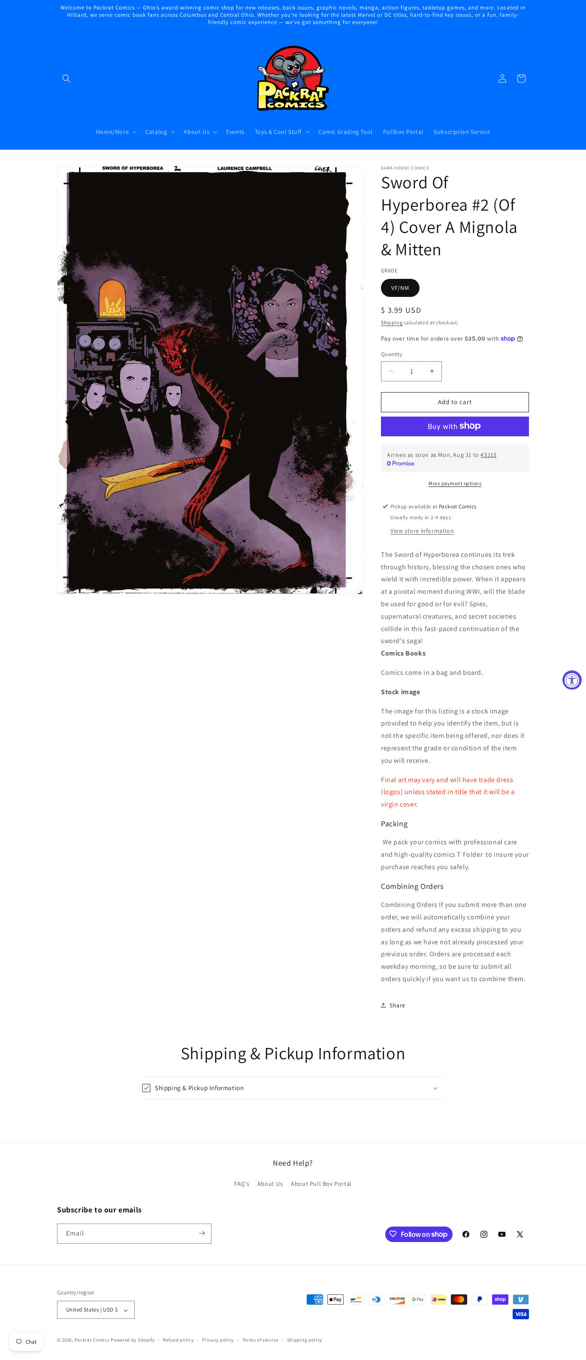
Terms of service (260, 1340)
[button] (66, 78)
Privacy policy (218, 1340)
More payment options (455, 483)
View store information (422, 530)
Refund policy (178, 1340)
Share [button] (397, 1005)
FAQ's (241, 1184)
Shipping (392, 322)
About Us (270, 1184)
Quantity (391, 354)
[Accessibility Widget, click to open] (572, 680)
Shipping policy (305, 1340)
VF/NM (400, 287)
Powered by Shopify (133, 1340)
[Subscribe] (201, 1233)
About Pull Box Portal (321, 1184)
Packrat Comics (92, 1340)
